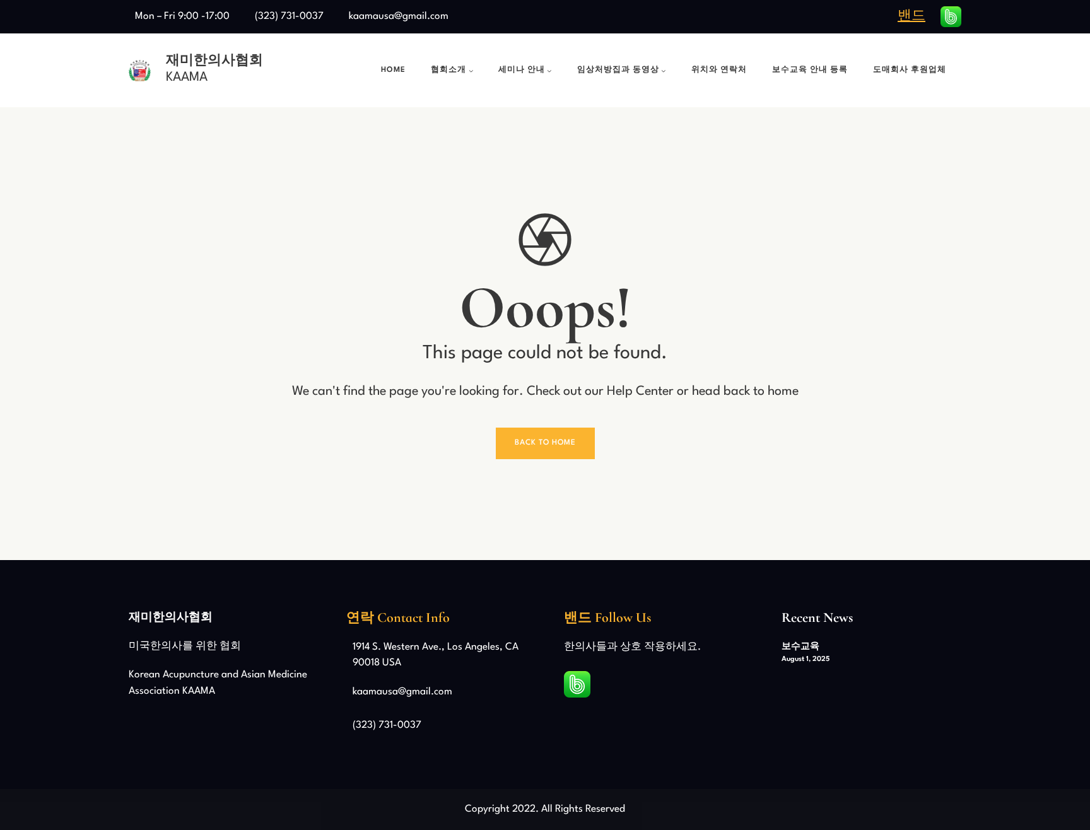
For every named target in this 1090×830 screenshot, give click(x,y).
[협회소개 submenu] (471, 70)
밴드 (911, 16)
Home (393, 70)
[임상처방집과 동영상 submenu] (663, 70)
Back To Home (545, 443)
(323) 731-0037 (289, 16)
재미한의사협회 (214, 60)
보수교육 (800, 646)
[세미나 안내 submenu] (549, 70)
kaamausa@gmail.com (398, 16)
